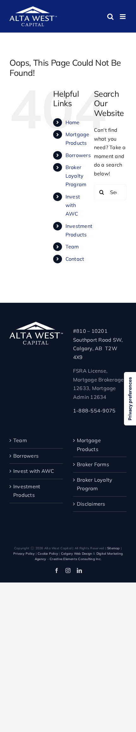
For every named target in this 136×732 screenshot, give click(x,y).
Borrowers (78, 155)
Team (72, 246)
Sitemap (113, 548)
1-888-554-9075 (94, 410)
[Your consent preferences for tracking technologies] (130, 398)
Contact (74, 259)
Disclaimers (91, 504)
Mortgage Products (89, 444)
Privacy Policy (23, 554)
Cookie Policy (48, 554)
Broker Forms (93, 464)
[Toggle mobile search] (110, 16)
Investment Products (26, 490)
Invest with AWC (72, 205)
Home (72, 122)
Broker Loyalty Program (76, 175)
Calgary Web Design (76, 554)
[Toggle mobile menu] (123, 16)
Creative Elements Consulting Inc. (75, 559)
